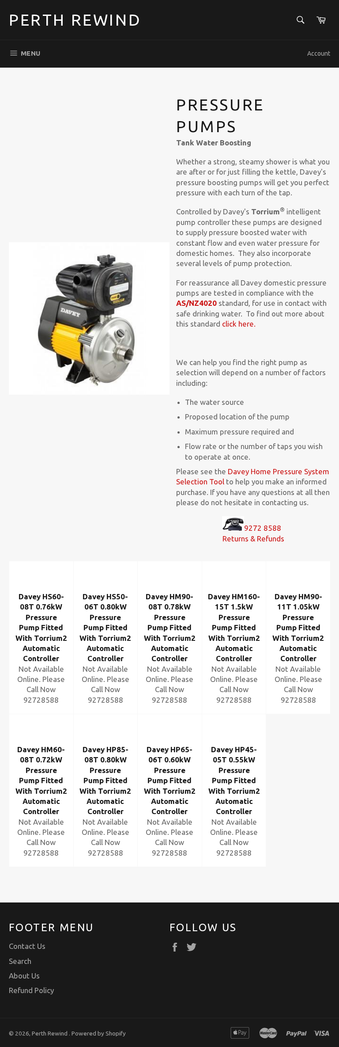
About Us (24, 975)
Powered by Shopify (99, 1033)
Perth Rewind (75, 20)
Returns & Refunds (253, 538)
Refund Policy (31, 990)
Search (20, 961)
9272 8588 (263, 528)
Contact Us (27, 946)
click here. (239, 324)
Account (318, 53)
